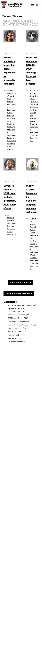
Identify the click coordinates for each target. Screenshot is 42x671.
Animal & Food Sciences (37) (19, 314)
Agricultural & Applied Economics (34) (22, 305)
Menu (32, 4)
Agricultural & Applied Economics (11, 107)
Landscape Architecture (11, 129)
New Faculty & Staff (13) (17, 328)
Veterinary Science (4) (16, 341)
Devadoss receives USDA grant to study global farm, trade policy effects (10, 197)
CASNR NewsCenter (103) (18, 318)
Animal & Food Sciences (33, 115)
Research (10, 220)
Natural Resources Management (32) (22, 324)
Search (37, 4)
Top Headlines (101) (15, 338)
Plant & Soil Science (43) (17, 331)
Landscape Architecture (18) (19, 321)
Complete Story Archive (18, 293)
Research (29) (13, 334)
